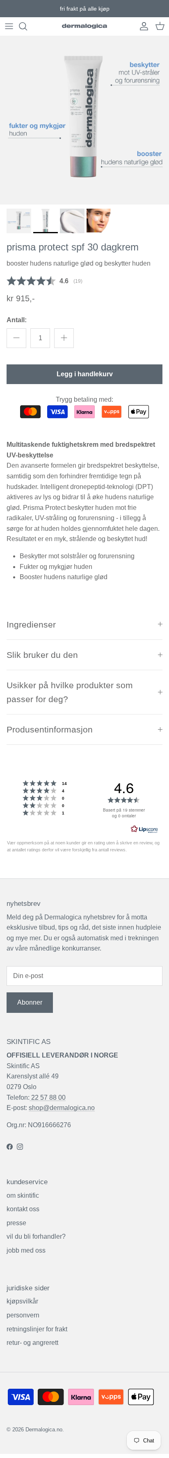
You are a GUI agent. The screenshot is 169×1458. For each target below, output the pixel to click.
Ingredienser (31, 624)
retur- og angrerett (32, 1342)
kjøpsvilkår (22, 1301)
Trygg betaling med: (84, 399)
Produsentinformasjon (50, 729)
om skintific (23, 1195)
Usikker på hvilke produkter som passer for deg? (70, 691)
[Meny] (9, 26)
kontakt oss (23, 1209)
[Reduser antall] (16, 338)
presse (16, 1222)
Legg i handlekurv (85, 374)
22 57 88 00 (48, 1097)
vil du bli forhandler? (36, 1236)
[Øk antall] (64, 338)
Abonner (29, 1002)
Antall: (17, 319)
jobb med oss (26, 1250)
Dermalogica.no (43, 1429)
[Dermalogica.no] (84, 26)
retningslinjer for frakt (37, 1329)
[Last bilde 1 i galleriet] (84, 120)
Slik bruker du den (42, 655)
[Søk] (27, 26)
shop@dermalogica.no (62, 1107)
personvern (23, 1315)
